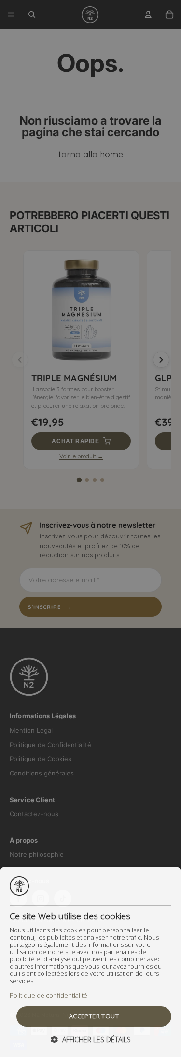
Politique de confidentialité (48, 995)
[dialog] (90, 962)
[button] (91, 1039)
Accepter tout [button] (94, 1016)
